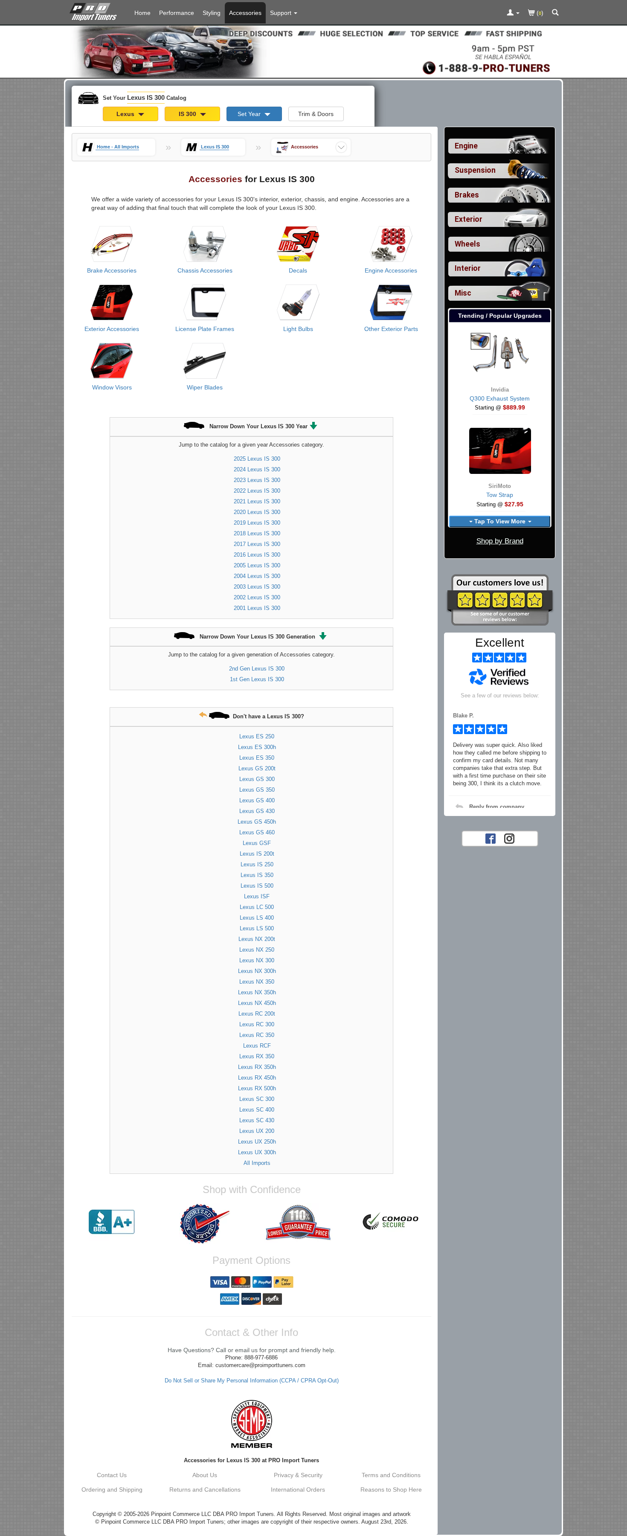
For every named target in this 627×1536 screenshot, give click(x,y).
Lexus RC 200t (256, 1013)
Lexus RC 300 (256, 1024)
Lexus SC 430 (256, 1120)
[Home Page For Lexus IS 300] (95, 10)
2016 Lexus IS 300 (257, 555)
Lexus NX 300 (256, 960)
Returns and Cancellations (205, 1489)
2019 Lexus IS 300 (257, 523)
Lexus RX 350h (257, 1067)
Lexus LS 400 (257, 918)
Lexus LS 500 (257, 928)
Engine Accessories (391, 270)
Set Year (250, 113)
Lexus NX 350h (257, 992)
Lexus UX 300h (257, 1152)
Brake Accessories (111, 270)
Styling (212, 12)
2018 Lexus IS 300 (257, 533)
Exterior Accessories (111, 328)
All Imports (257, 1163)
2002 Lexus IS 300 (257, 597)
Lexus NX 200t (256, 939)
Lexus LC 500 (257, 907)
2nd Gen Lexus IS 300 (256, 668)
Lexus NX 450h (257, 1003)
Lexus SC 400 (256, 1109)
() (539, 12)
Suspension (475, 170)
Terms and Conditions (391, 1475)
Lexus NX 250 (256, 950)
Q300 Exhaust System (500, 398)
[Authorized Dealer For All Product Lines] (205, 1224)
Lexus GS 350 (257, 790)
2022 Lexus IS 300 (257, 491)
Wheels (467, 244)
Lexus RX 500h (257, 1088)
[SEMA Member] (251, 1423)
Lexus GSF (257, 843)
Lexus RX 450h (257, 1077)
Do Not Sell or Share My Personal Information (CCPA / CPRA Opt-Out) (252, 1381)
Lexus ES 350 (256, 758)
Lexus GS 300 (257, 779)
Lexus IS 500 (257, 886)
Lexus (126, 113)
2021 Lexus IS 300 (257, 501)
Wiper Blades (205, 387)
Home (142, 12)
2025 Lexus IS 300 (257, 459)
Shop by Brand (499, 541)
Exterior (468, 219)
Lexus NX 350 (256, 982)
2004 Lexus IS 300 (257, 576)
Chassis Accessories (204, 270)
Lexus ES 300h (257, 747)
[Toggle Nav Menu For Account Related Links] (513, 13)
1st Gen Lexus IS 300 (257, 679)
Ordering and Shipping (111, 1489)
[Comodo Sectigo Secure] (391, 1222)
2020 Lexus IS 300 (257, 512)
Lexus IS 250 (257, 864)
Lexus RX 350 (256, 1056)
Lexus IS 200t (257, 854)
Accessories (245, 12)
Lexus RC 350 (256, 1035)
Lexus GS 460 (257, 832)
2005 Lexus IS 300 (257, 565)
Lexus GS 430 (257, 811)
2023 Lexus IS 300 (257, 480)
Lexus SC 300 (256, 1099)
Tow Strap (499, 494)
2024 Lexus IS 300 (257, 469)
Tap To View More (500, 521)
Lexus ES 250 (256, 736)
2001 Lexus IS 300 (257, 608)
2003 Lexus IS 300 (257, 587)
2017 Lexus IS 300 (257, 544)
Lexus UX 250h (257, 1141)
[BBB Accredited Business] (112, 1222)
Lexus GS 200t (257, 768)
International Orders (298, 1489)
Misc (463, 293)
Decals (298, 270)
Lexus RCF (257, 1045)
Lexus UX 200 (256, 1131)
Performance (176, 12)
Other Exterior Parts (391, 328)
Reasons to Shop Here (391, 1489)
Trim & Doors (316, 113)
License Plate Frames (204, 328)
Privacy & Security (298, 1475)
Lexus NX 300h (257, 971)
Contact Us (112, 1475)
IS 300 (188, 113)
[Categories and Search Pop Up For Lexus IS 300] (555, 13)
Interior (468, 268)
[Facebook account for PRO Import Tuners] (490, 837)
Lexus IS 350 (257, 875)
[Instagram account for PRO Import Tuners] (509, 837)
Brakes (467, 195)
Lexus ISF (257, 896)
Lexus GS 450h (257, 822)
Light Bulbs (298, 328)
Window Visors (112, 387)
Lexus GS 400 (257, 800)
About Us (204, 1475)
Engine (466, 146)
